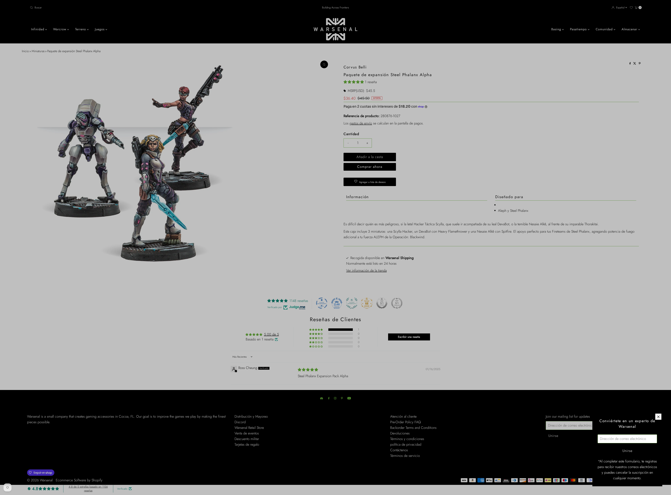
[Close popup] (658, 417)
